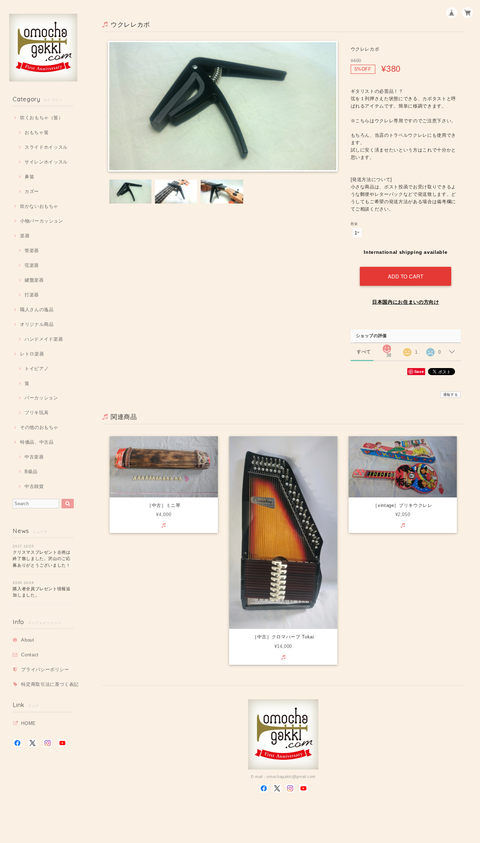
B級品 (31, 471)
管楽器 (32, 250)
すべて (364, 351)
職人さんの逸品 (36, 309)
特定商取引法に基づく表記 (50, 684)
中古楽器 (34, 456)
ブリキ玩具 (36, 412)
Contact (30, 654)
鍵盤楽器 (34, 280)
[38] (387, 347)
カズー (32, 191)
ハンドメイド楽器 (44, 339)
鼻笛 (29, 176)
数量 (354, 224)
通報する (450, 395)
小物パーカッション (41, 221)
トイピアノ (36, 368)
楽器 (25, 235)
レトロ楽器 (32, 353)
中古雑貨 (34, 486)
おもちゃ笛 (36, 132)
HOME (28, 723)
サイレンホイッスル (46, 162)
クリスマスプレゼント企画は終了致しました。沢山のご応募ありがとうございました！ (42, 559)
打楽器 (32, 294)
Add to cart (406, 276)
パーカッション (41, 397)
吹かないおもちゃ (39, 206)
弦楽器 (32, 265)
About (27, 640)
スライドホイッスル (46, 147)
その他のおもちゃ (39, 427)
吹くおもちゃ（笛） (41, 117)
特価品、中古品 (36, 442)
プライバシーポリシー (45, 669)
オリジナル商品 (36, 324)
